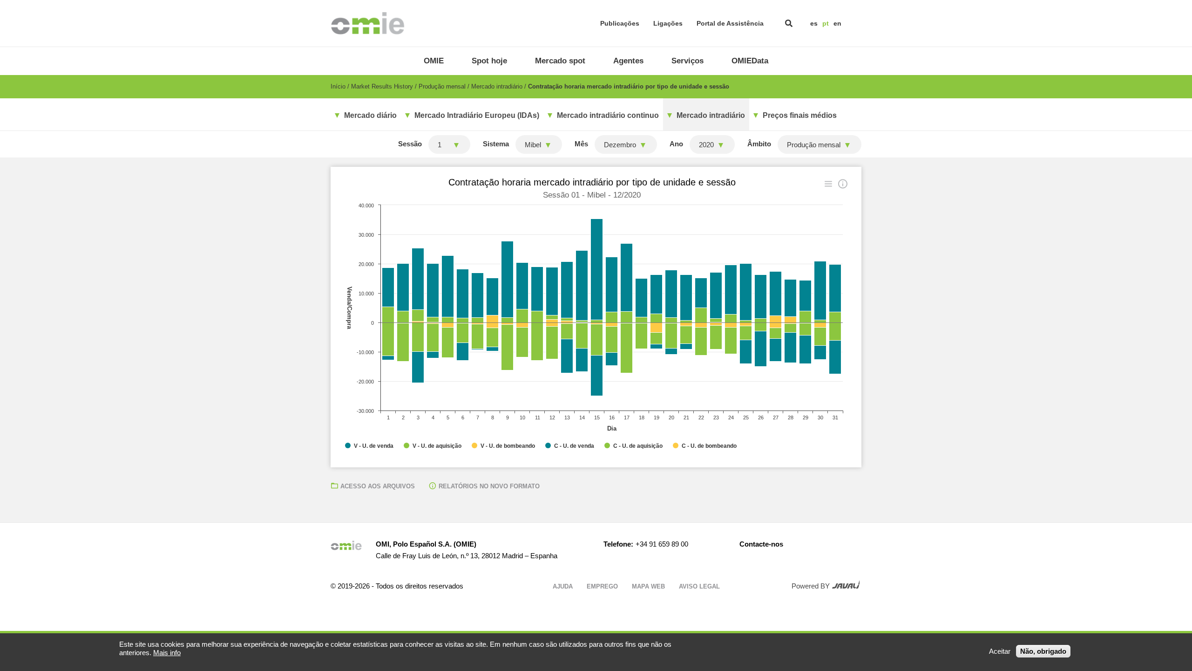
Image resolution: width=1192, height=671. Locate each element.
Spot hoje (489, 60)
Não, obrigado (1043, 651)
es (814, 23)
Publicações (619, 23)
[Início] (368, 23)
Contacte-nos (761, 544)
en (837, 23)
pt (825, 23)
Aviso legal (699, 586)
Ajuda (563, 586)
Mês (581, 144)
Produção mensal (442, 86)
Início (338, 86)
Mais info (167, 653)
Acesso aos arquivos (377, 486)
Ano (676, 144)
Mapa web (648, 586)
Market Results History (382, 86)
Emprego (602, 586)
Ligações (668, 23)
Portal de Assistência (730, 23)
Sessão (410, 144)
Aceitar (999, 651)
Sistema (496, 144)
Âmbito (759, 144)
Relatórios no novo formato (489, 486)
